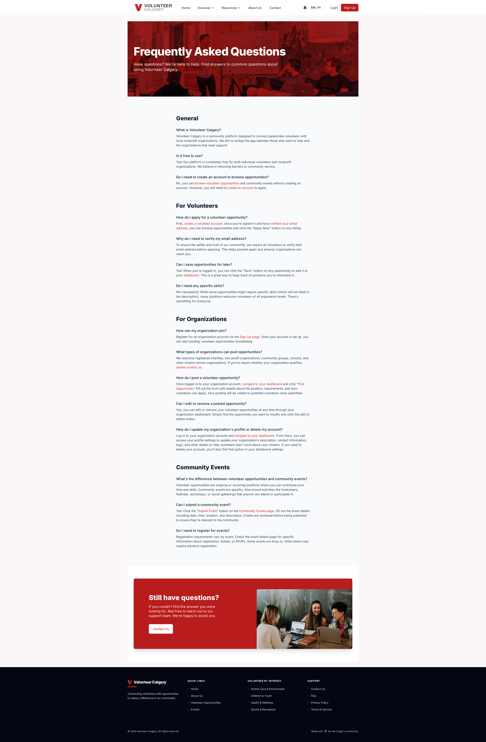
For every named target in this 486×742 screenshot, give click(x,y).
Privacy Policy (319, 702)
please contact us (188, 367)
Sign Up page (249, 337)
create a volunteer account (203, 223)
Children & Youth (261, 695)
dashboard (191, 275)
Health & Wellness (262, 702)
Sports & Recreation (263, 709)
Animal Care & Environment (268, 688)
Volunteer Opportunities (205, 702)
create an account (240, 188)
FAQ (313, 695)
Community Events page (256, 511)
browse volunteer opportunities (217, 183)
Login (334, 8)
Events (195, 709)
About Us (255, 8)
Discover (204, 8)
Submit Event (207, 511)
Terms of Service (321, 709)
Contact (275, 8)
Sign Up (349, 8)
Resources (229, 8)
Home (185, 8)
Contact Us (161, 629)
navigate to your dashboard (262, 384)
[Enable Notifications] (305, 8)
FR (319, 7)
